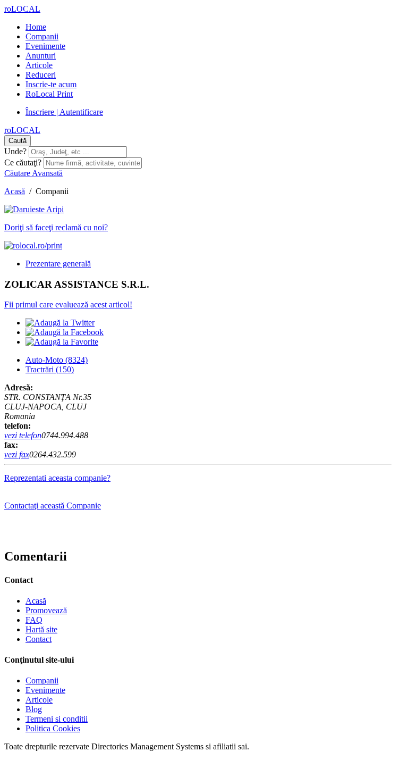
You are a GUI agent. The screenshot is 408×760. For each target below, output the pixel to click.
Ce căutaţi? (22, 162)
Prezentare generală (58, 263)
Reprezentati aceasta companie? (57, 477)
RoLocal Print (49, 93)
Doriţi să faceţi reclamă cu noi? (56, 227)
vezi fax (16, 454)
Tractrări (50, 369)
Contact (39, 639)
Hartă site (41, 629)
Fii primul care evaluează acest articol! (68, 304)
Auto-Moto (57, 359)
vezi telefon (22, 435)
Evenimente (45, 46)
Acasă (14, 191)
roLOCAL (22, 8)
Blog (34, 709)
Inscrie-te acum (51, 84)
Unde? (15, 151)
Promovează (46, 610)
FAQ (34, 619)
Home (36, 26)
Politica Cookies (53, 728)
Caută (17, 141)
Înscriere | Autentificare (64, 111)
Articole (39, 65)
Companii (42, 36)
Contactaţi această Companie (52, 505)
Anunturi (41, 55)
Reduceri (41, 74)
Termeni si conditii (57, 718)
